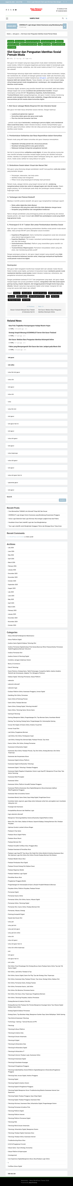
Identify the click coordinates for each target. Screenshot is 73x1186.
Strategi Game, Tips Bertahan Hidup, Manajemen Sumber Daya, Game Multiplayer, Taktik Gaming (36, 1014)
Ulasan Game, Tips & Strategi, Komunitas (20, 1148)
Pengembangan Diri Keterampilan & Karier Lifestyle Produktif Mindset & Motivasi (32, 885)
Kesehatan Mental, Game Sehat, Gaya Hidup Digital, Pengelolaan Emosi (29, 797)
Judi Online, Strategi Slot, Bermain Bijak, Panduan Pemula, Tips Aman (28, 739)
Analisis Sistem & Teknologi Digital (18, 656)
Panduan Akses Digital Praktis (17, 834)
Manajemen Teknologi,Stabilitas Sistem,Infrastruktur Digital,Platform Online (30, 818)
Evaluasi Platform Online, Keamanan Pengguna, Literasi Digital (26, 691)
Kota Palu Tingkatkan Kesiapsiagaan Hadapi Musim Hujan (29, 326)
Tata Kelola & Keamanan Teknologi (18, 1018)
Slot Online (26, 300)
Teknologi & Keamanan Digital (17, 1059)
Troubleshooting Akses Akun (16, 1140)
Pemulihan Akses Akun (15, 877)
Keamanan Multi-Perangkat (16, 777)
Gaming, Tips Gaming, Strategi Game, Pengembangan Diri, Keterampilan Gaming (31, 721)
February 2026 (12, 566)
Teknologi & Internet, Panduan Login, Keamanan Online (24, 1055)
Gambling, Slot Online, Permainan (18, 695)
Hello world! (29, 537)
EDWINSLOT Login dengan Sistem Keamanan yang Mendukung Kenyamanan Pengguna (39, 25)
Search (9, 497)
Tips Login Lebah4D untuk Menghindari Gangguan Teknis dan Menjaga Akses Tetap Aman (35, 526)
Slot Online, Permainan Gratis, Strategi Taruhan (22, 983)
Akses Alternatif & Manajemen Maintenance (21, 636)
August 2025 (11, 588)
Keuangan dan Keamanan (15, 807)
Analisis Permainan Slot (15, 652)
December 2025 (12, 573)
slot (39, 44)
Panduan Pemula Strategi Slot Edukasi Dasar (21, 866)
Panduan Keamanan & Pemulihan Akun (19, 849)
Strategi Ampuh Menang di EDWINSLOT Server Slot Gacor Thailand (32, 333)
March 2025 (11, 607)
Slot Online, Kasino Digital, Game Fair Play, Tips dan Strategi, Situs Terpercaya (31, 975)
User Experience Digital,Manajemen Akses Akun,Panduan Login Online (29, 1159)
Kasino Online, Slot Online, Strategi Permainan (21, 743)
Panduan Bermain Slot (14, 842)
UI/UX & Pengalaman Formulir (17, 1144)
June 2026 (11, 551)
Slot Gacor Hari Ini (14, 300)
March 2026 (11, 562)
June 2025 (11, 596)
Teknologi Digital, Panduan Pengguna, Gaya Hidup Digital (25, 1096)
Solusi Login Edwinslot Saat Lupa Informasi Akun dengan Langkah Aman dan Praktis (34, 519)
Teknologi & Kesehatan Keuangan (18, 1062)
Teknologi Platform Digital (16, 1111)
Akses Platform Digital (15, 639)
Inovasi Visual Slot (13, 728)
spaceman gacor (13, 482)
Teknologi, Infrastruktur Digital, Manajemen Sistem (23, 1129)
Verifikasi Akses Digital (15, 1166)
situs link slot (12, 409)
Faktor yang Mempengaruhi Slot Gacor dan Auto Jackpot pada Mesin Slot (35, 346)
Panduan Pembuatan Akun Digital (18, 862)
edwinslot (11, 680)
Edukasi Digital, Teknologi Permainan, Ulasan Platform (24, 677)
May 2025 (11, 599)
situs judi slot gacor (33, 41)
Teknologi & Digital (13, 1040)
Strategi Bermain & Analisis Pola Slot (19, 1001)
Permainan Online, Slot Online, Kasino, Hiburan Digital (24, 899)
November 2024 (12, 621)
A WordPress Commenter (16, 537)
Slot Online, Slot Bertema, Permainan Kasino (21, 990)
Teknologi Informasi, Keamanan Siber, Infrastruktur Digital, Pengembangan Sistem (32, 1103)
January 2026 (12, 570)
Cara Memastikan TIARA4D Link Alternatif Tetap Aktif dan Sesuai (28, 511)
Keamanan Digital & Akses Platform (18, 760)
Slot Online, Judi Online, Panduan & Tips (20, 972)
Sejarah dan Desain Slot (15, 918)
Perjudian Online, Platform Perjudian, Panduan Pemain (24, 888)
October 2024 (12, 625)
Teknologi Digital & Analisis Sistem (18, 1083)
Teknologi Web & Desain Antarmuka (18, 1125)
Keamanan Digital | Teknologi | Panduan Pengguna (23, 767)
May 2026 (11, 555)
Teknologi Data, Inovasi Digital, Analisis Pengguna (23, 1075)
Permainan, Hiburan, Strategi (16, 910)
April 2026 (11, 558)
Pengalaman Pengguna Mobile (17, 881)
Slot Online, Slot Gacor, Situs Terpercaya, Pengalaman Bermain (26, 994)
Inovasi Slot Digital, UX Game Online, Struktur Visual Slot (25, 725)
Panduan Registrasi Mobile (16, 870)
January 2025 (12, 614)
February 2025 (12, 610)
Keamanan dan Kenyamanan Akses (18, 756)
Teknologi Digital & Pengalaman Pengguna (20, 1086)
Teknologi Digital (13, 1079)
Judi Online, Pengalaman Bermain (18, 732)
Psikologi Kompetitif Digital (16, 914)
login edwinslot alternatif (15, 814)
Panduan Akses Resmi (14, 838)
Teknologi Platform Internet (16, 1114)
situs (9, 402)
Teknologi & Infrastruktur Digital (17, 1047)
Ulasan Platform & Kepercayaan (17, 1151)
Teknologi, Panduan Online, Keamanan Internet (22, 1137)
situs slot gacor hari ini (29, 44)
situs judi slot (19, 41)
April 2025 (11, 603)
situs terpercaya (13, 453)
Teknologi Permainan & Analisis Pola (19, 1107)
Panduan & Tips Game (14, 831)
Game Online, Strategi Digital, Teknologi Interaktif (22, 706)
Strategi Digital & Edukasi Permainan (19, 1011)
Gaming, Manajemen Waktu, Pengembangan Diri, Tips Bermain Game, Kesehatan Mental (34, 717)
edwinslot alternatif (14, 684)
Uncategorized (12, 1155)
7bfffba (11, 58)
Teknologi (11, 1025)
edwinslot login (12, 688)
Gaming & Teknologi (14, 714)
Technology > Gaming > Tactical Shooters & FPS (22, 1022)
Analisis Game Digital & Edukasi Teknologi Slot (22, 643)
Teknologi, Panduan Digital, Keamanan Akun (21, 1133)
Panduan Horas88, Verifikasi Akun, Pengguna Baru (23, 846)
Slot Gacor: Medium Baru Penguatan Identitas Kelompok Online (31, 339)
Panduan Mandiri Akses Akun (16, 859)
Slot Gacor (55, 296)
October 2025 (12, 581)
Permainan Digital (13, 892)
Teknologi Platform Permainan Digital (19, 1118)
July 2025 (11, 592)
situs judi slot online (48, 41)
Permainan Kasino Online (15, 896)
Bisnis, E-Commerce (14, 664)
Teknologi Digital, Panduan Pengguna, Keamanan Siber (24, 1100)
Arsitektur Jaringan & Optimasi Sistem (19, 660)
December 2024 (12, 618)
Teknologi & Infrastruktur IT (16, 1051)
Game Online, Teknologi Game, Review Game (21, 710)
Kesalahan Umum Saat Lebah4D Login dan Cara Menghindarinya (47, 2)
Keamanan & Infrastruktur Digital (17, 747)
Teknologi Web (12, 1122)
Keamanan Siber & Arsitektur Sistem (19, 793)
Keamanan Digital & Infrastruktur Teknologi (21, 764)
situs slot (60, 41)
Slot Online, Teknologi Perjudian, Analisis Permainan (23, 997)
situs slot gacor (13, 44)
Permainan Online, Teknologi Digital (18, 903)
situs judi (11, 41)
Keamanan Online (13, 780)
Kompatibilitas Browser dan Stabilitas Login (21, 810)
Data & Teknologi (13, 667)
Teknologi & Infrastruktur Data (17, 1044)
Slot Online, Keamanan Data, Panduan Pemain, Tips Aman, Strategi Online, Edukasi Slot (34, 979)
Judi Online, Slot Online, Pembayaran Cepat (21, 736)
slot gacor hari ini (58, 44)
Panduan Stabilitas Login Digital (17, 873)
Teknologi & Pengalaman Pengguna (18, 1066)
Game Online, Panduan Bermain (17, 702)
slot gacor (46, 44)
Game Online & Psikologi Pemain (18, 699)
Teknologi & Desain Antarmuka (17, 1036)
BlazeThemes (33, 1182)
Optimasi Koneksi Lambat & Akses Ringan (20, 827)
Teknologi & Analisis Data (15, 1033)
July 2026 (11, 547)
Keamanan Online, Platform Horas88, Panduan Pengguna (24, 784)
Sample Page (34, 18)
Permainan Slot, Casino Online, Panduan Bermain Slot (24, 907)
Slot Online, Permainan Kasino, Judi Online (20, 986)
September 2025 (13, 584)
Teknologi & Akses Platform (16, 1029)
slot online (12, 47)
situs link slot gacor (14, 372)
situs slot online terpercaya (16, 947)
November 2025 (12, 577)
